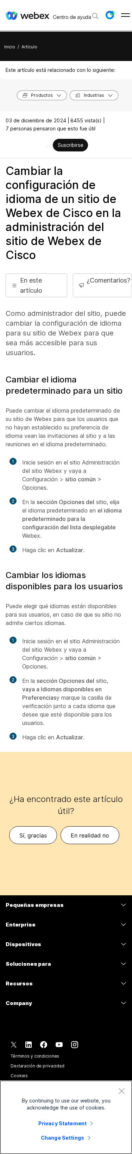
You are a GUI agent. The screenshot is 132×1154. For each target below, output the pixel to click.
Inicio (9, 46)
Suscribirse (70, 145)
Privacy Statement (62, 1123)
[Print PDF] (47, 146)
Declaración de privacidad (37, 1065)
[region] (66, 1117)
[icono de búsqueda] (95, 16)
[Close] (121, 1090)
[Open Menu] (125, 15)
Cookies (19, 1075)
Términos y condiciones (35, 1056)
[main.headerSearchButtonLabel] (95, 14)
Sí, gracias (33, 835)
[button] (110, 15)
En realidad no (90, 835)
